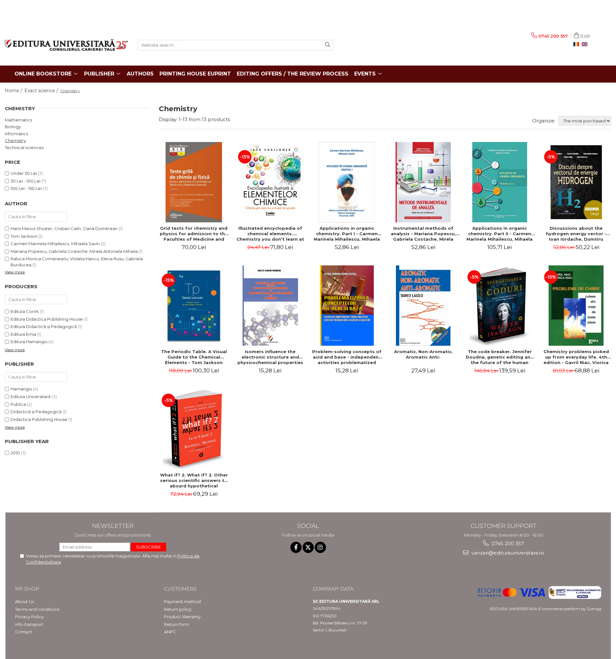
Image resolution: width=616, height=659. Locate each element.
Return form (176, 624)
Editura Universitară (31, 396)
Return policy (178, 609)
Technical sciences (24, 147)
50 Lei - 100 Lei (25, 180)
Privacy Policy (29, 616)
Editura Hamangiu (29, 341)
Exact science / (41, 91)
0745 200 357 (507, 543)
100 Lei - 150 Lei (26, 188)
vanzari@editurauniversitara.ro (507, 553)
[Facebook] (296, 547)
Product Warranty (182, 616)
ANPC (170, 631)
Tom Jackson (24, 236)
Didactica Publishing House (39, 419)
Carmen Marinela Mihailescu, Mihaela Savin (55, 243)
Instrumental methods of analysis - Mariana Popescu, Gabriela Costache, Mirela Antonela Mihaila (423, 234)
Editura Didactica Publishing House (47, 319)
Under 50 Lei (24, 173)
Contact (23, 631)
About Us (24, 601)
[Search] (327, 45)
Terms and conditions (37, 609)
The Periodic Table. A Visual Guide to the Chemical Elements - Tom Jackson (194, 357)
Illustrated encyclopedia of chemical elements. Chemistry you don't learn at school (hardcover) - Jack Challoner (270, 234)
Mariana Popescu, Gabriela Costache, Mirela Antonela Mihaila (74, 251)
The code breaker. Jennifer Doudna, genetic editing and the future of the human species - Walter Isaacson (500, 357)
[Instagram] (320, 547)
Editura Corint (25, 311)
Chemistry (15, 140)
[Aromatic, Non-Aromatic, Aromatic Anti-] (423, 305)
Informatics (16, 133)
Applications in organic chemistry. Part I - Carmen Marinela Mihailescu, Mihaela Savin (347, 234)
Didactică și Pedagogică (36, 411)
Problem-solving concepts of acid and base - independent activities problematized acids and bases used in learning (346, 357)
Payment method (182, 601)
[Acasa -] (66, 45)
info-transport (29, 624)
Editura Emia (23, 334)
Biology (13, 126)
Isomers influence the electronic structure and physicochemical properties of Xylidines (270, 357)
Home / (14, 91)
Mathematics (18, 119)
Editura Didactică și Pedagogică (44, 326)
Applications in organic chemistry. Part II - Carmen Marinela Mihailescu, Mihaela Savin (499, 234)
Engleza (586, 44)
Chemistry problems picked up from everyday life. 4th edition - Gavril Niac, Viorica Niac (576, 357)
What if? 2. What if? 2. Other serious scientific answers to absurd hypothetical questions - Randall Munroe (194, 480)
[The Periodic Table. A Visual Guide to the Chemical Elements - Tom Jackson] (194, 306)
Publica (18, 404)
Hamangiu (21, 388)
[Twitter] (308, 547)
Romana (577, 44)
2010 (15, 452)
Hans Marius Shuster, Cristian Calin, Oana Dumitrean (64, 228)
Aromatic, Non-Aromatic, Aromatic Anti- (423, 354)
